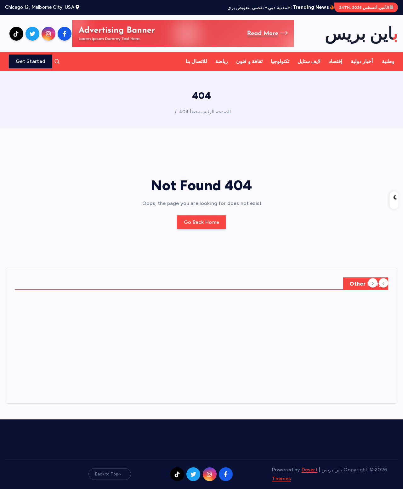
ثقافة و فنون (249, 61)
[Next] (372, 283)
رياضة (221, 61)
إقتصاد (335, 61)
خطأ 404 (188, 112)
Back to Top (106, 474)
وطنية (388, 61)
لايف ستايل (309, 61)
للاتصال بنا (196, 61)
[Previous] (383, 283)
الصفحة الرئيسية (214, 112)
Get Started (30, 61)
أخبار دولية (362, 61)
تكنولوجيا (280, 61)
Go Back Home (201, 222)
